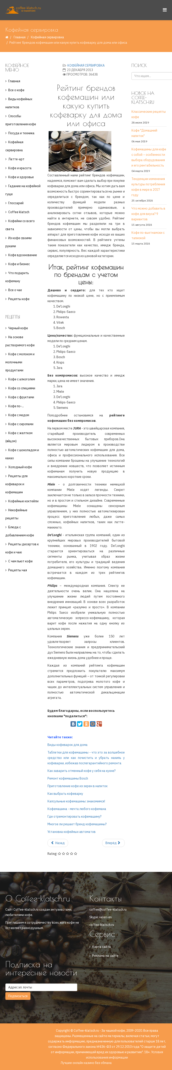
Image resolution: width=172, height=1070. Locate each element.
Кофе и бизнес (19, 264)
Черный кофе (18, 328)
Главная (20, 37)
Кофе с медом (18, 415)
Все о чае (15, 290)
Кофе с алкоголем (21, 379)
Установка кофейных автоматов (71, 832)
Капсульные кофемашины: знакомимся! (76, 801)
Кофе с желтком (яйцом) (18, 437)
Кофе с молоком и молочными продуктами (19, 362)
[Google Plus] (99, 724)
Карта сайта (101, 947)
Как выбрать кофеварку (65, 794)
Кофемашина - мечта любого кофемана (76, 809)
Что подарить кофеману (17, 277)
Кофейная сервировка (47, 37)
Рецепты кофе (19, 299)
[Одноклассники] (86, 724)
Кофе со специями (21, 388)
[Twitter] (79, 724)
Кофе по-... (16, 406)
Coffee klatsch (18, 212)
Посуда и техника (21, 133)
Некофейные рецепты (16, 514)
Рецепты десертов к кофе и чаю (22, 548)
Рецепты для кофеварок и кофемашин (16, 484)
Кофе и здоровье (21, 177)
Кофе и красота (20, 168)
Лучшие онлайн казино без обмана (86, 1063)
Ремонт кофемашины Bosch (67, 778)
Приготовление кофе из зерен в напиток (77, 786)
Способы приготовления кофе (20, 120)
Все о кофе (16, 90)
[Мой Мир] (92, 724)
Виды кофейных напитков (18, 103)
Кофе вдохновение (22, 255)
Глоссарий (16, 203)
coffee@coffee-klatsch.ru (108, 910)
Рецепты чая (17, 570)
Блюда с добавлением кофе (19, 531)
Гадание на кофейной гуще (23, 190)
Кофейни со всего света (20, 225)
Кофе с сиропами (20, 424)
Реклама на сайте (105, 956)
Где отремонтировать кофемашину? (74, 816)
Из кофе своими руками (18, 242)
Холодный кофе (20, 467)
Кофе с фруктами (21, 397)
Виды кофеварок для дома (67, 745)
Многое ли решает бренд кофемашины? (77, 824)
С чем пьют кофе (20, 561)
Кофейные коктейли (23, 501)
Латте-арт (16, 159)
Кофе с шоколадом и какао (22, 454)
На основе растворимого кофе (20, 341)
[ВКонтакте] (73, 724)
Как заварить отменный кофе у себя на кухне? (81, 771)
